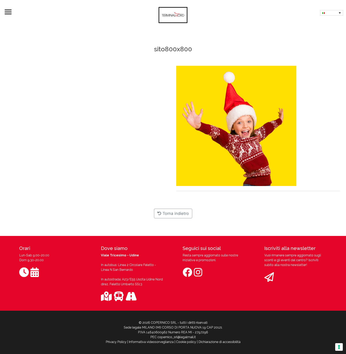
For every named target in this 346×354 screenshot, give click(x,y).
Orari (24, 248)
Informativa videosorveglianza (151, 342)
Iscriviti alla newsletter (290, 248)
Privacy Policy (116, 342)
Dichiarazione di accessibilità (219, 342)
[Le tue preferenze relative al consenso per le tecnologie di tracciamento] (339, 347)
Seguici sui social (202, 248)
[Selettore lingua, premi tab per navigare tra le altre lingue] (331, 13)
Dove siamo (114, 248)
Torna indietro (175, 213)
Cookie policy (186, 342)
